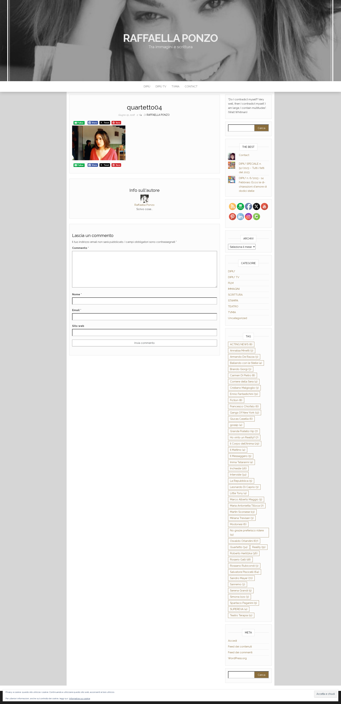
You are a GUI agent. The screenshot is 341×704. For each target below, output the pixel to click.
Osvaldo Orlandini (244, 541)
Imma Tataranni (241, 462)
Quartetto (239, 547)
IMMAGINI (234, 288)
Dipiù (147, 86)
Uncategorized (237, 318)
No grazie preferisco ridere (247, 532)
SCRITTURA (235, 294)
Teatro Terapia (241, 615)
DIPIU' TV (233, 277)
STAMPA (233, 300)
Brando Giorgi (240, 369)
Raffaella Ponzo (170, 38)
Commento (80, 248)
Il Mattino (237, 449)
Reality (259, 547)
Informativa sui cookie (79, 698)
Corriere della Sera (244, 381)
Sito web (78, 326)
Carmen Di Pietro (242, 375)
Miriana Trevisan (242, 518)
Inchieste (238, 468)
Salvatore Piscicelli (244, 572)
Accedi (232, 640)
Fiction (236, 400)
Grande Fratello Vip (244, 431)
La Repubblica (241, 480)
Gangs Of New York (244, 412)
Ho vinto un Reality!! (244, 437)
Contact (191, 86)
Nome (77, 294)
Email (76, 310)
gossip (236, 425)
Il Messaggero (240, 456)
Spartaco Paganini (243, 603)
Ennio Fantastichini (244, 394)
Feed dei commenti (240, 652)
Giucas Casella (241, 418)
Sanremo (237, 584)
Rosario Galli (240, 559)
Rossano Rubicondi (244, 565)
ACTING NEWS (241, 344)
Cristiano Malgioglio (244, 387)
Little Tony (238, 493)
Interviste (238, 474)
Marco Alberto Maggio (246, 499)
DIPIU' (231, 271)
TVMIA (175, 86)
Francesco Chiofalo (244, 406)
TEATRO (233, 306)
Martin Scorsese (242, 511)
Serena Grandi (241, 590)
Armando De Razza (244, 356)
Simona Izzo (239, 596)
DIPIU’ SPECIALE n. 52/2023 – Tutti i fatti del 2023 (251, 168)
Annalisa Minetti (241, 350)
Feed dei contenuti (240, 646)
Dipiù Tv (161, 86)
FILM (231, 283)
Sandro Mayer (241, 578)
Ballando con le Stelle (246, 363)
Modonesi (238, 524)
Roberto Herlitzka (244, 553)
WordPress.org (237, 658)
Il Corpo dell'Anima (244, 443)
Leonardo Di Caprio (244, 487)
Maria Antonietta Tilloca (247, 505)
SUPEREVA (238, 609)
